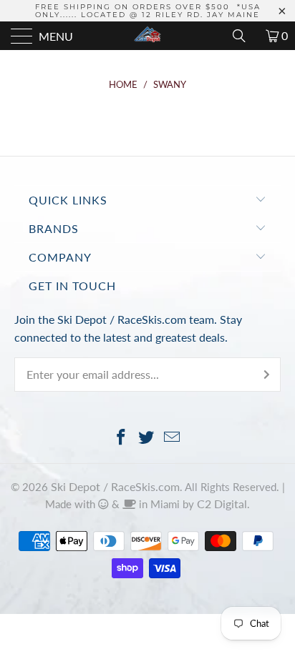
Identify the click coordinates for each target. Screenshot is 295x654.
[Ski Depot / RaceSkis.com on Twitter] (147, 438)
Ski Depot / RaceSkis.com (115, 486)
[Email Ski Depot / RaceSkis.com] (172, 438)
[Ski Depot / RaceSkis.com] (147, 35)
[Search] (244, 35)
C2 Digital (222, 503)
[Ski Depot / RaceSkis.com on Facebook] (121, 438)
